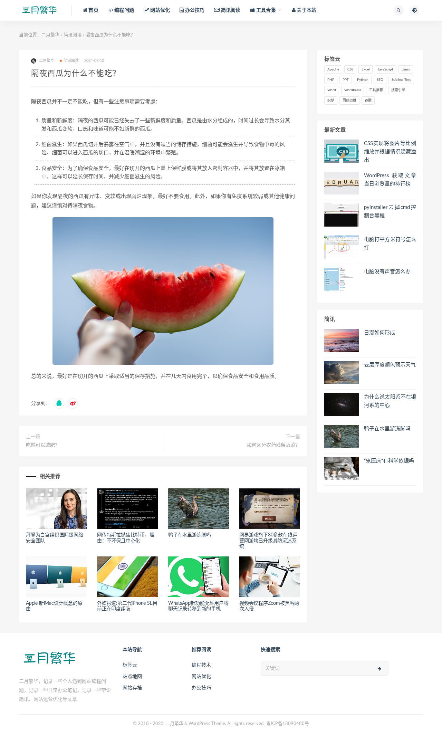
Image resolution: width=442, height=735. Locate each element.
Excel (365, 69)
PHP (330, 80)
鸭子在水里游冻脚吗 (189, 535)
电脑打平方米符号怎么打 (390, 243)
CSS (350, 69)
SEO (380, 80)
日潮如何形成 (379, 332)
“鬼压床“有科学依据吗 (389, 461)
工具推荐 (376, 90)
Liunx (406, 69)
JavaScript (385, 69)
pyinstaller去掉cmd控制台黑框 (390, 211)
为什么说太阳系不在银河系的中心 (390, 401)
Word (331, 90)
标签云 (130, 665)
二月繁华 (50, 35)
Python (362, 80)
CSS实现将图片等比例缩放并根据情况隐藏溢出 (390, 152)
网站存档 (132, 688)
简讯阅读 (72, 35)
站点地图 (132, 676)
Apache (333, 69)
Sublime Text (401, 80)
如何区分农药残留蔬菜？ (273, 445)
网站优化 (201, 676)
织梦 (330, 100)
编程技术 (201, 665)
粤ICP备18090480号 (287, 724)
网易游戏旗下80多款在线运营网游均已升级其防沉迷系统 (268, 541)
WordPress (352, 90)
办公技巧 (201, 688)
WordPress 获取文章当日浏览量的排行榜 (390, 180)
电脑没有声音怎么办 (387, 271)
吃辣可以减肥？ (43, 445)
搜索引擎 (398, 90)
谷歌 (368, 100)
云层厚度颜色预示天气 (390, 365)
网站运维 (349, 100)
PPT (346, 80)
